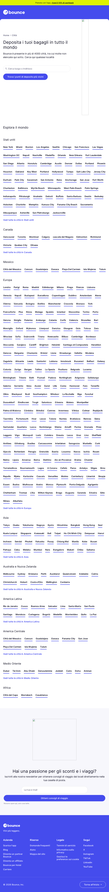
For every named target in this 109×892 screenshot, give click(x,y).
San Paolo (89, 606)
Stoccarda (8, 344)
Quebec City (20, 245)
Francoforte (9, 312)
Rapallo (7, 476)
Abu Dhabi (29, 671)
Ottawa (34, 245)
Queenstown (69, 574)
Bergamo (19, 353)
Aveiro (39, 484)
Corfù (63, 320)
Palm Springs (91, 188)
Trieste (22, 377)
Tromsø (23, 492)
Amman (88, 671)
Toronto (22, 237)
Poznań (41, 377)
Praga (70, 287)
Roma (26, 287)
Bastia (55, 451)
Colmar (86, 410)
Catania (53, 320)
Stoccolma (74, 312)
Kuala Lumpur (10, 533)
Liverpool (44, 328)
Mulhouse (28, 484)
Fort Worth (98, 180)
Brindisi (40, 410)
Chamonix (32, 353)
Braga (59, 492)
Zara (96, 328)
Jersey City (99, 171)
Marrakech (26, 695)
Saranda (81, 492)
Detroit (49, 196)
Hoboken (8, 204)
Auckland (55, 574)
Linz (86, 435)
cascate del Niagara (63, 237)
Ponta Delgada (77, 484)
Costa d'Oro (36, 582)
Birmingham (9, 377)
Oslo (78, 328)
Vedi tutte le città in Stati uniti (18, 220)
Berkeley (99, 196)
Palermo (28, 320)
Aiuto (33, 849)
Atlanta (20, 163)
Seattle (56, 147)
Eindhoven (23, 402)
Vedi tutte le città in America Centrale (22, 654)
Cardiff (32, 344)
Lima (62, 606)
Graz (78, 435)
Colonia (7, 369)
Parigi (17, 287)
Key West (32, 171)
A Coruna (52, 468)
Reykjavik (97, 410)
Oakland (19, 171)
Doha (78, 671)
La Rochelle (68, 394)
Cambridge (46, 163)
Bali (49, 533)
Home (6, 35)
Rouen (96, 451)
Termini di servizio (66, 845)
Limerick (90, 476)
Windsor (54, 394)
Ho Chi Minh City (72, 533)
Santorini (41, 361)
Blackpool (17, 394)
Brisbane (33, 574)
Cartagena (33, 614)
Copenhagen (58, 295)
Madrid (35, 287)
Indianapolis (9, 196)
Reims (6, 460)
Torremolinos (10, 468)
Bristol (44, 353)
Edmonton (81, 237)
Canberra (65, 582)
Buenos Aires (38, 606)
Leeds (30, 361)
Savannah (32, 180)
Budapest (29, 295)
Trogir (35, 402)
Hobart (23, 582)
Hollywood (57, 171)
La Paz (93, 614)
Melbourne (8, 574)
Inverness (63, 410)
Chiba (80, 549)
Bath (31, 377)
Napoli (26, 155)
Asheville (24, 212)
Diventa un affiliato (13, 861)
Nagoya (41, 525)
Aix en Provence (62, 460)
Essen (6, 484)
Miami (19, 147)
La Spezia (50, 369)
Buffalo (60, 196)
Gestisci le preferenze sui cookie (68, 858)
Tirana (41, 336)
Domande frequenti (40, 845)
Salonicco (47, 402)
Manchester (54, 303)
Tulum (102, 269)
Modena (89, 353)
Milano (60, 287)
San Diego (8, 163)
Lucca (33, 427)
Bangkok (75, 525)
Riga (79, 394)
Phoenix (101, 163)
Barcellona (43, 295)
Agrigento (93, 484)
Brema (77, 460)
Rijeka (17, 476)
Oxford (19, 328)
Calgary (46, 237)
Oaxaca (55, 269)
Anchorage (71, 180)
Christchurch (10, 582)
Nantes (63, 418)
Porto (95, 312)
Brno (102, 468)
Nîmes (6, 501)
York (90, 303)
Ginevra (59, 402)
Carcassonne (45, 443)
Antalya (83, 468)
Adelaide (83, 574)
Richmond (95, 237)
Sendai (18, 541)
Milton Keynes (45, 492)
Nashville (37, 155)
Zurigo (17, 369)
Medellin (57, 614)
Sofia (18, 336)
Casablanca (41, 695)
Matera (70, 402)
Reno (59, 180)
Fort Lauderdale (93, 155)
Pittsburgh (24, 196)
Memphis (33, 204)
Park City (19, 180)
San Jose (84, 180)
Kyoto (51, 525)
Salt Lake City (83, 171)
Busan (93, 541)
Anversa (26, 460)
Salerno (7, 386)
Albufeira (17, 501)
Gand (47, 386)
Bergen (28, 369)
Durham (7, 180)
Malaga (39, 312)
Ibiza (28, 386)
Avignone (80, 377)
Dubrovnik (29, 336)
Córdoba (28, 410)
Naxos (77, 451)
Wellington (51, 582)
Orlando (62, 155)
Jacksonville (59, 212)
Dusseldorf (9, 402)
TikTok (86, 858)
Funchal (89, 394)
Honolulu (32, 163)
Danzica (56, 328)
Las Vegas (97, 147)
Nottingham (65, 377)
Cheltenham (9, 492)
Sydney (21, 574)
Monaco (80, 303)
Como (63, 386)
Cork (97, 443)
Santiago (7, 614)
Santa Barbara (74, 196)
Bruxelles (86, 320)
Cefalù (63, 468)
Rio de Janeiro (10, 606)
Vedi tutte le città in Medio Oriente (21, 678)
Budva (16, 484)
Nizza (29, 312)
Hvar (34, 418)
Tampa (69, 171)
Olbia (6, 394)
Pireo (98, 427)
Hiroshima (62, 525)
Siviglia (17, 320)
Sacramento (86, 204)
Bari (96, 320)
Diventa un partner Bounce (13, 855)
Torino (86, 312)
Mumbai (38, 549)
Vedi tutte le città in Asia (15, 557)
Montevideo (71, 614)
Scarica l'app (9, 845)
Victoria (7, 245)
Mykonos (31, 328)
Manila (75, 541)
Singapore (26, 533)
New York (8, 147)
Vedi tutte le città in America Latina (21, 621)
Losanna (66, 451)
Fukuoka (39, 541)
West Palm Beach (73, 188)
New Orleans (75, 155)
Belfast (90, 361)
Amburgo (41, 320)
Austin (58, 163)
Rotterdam (19, 451)
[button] (54, 798)
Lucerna (87, 369)
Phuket (28, 541)
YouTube (87, 866)
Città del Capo (10, 695)
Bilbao (65, 336)
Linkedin (87, 862)
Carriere (7, 869)
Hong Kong (89, 525)
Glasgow (68, 328)
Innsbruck (66, 361)
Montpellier (83, 402)
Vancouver (8, 237)
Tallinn (38, 369)
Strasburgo (65, 353)
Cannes (51, 410)
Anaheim (37, 196)
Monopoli (28, 435)
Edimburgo (48, 287)
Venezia (7, 295)
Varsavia (18, 303)
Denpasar (90, 533)
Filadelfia (50, 155)
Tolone (52, 418)
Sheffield (96, 435)
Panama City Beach (67, 204)
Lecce (43, 418)
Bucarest (78, 361)
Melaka (26, 549)
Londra (7, 287)
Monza (49, 484)
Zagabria (7, 361)
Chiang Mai (63, 541)
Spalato (50, 312)
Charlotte (21, 204)
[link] (25, 77)
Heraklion (96, 344)
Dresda (60, 435)
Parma (77, 427)
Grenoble (44, 451)
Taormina (8, 418)
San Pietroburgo (41, 212)
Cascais (41, 476)
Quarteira (22, 427)
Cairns (94, 574)
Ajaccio (7, 451)
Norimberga (45, 427)
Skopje (101, 476)
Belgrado (75, 369)
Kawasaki (39, 533)
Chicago (67, 147)
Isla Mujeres (89, 269)
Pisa (21, 312)
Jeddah (59, 671)
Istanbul (61, 312)
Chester (88, 460)
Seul (100, 525)
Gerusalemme (45, 671)
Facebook (88, 845)
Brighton (44, 344)
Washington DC (11, 155)
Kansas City (48, 204)
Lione (53, 353)
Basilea (31, 443)
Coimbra (48, 435)
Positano (62, 369)
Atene (98, 295)
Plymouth (61, 484)
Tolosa (87, 328)
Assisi (38, 386)
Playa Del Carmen (71, 269)
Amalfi (68, 427)
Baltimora (23, 188)
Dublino (72, 295)
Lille (55, 386)
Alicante (19, 361)
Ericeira (93, 492)
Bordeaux (91, 336)
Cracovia (68, 303)
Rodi (27, 394)
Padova (52, 377)
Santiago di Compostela (75, 344)
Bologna (30, 303)
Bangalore (58, 549)
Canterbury (77, 476)
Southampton (40, 394)
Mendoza (20, 614)
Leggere (7, 435)
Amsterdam (86, 295)
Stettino (47, 460)
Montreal (34, 237)
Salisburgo (93, 377)
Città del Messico (12, 269)
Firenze (80, 287)
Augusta (69, 492)
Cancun (28, 269)
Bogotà (46, 614)
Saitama (91, 549)
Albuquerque (10, 212)
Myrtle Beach (38, 188)
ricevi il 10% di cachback (63, 3)
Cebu (17, 549)
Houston (7, 171)
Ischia (86, 451)
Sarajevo (21, 344)
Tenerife (95, 386)
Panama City (68, 638)
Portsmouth (22, 418)
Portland (89, 163)
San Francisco (82, 147)
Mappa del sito (37, 854)
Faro (85, 386)
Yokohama (28, 525)
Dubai (6, 671)
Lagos (41, 468)
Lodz (38, 435)
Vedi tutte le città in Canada (17, 252)
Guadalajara (42, 269)
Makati (70, 549)
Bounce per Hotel (12, 865)
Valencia (73, 320)
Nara (47, 549)
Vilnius (75, 410)
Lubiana (53, 361)
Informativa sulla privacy (65, 851)
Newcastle (53, 336)
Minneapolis (54, 188)
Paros (73, 468)
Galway (101, 361)
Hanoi (101, 533)
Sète (102, 492)
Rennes (87, 418)
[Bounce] (14, 12)
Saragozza (74, 443)
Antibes (7, 443)
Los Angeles (42, 147)
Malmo (64, 476)
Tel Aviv (16, 671)
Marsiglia (8, 328)
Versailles (53, 476)
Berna (37, 460)
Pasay (50, 541)
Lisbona (91, 287)
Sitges (94, 468)
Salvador (52, 606)
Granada (88, 427)
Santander (8, 427)
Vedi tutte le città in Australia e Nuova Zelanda (27, 589)
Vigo (17, 435)
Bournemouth (27, 468)
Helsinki (56, 344)
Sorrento (18, 386)
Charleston (9, 188)
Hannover (75, 386)
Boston (29, 147)
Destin (88, 196)
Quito (84, 614)
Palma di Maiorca (12, 410)
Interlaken (60, 443)
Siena (97, 418)
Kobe (84, 541)
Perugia (32, 451)
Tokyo (6, 525)
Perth (44, 574)
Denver (68, 163)
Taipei (57, 533)
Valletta (78, 353)
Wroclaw (7, 336)
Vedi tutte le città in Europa (17, 508)
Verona (7, 320)
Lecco (70, 435)
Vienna (7, 303)
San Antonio (47, 180)
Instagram (88, 854)
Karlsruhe (28, 476)
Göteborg (19, 443)
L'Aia (32, 492)
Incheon (7, 541)
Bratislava (75, 418)
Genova (7, 353)
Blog (5, 849)
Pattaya (7, 549)
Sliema (58, 427)
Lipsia (16, 460)
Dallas (79, 163)
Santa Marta (74, 606)
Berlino (41, 303)
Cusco (24, 606)
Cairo (69, 671)
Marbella (87, 443)
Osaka (16, 525)
